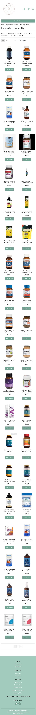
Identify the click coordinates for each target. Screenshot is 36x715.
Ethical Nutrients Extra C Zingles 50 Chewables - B (9, 272)
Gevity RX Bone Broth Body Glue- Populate (27, 92)
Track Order (18, 667)
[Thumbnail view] (3, 40)
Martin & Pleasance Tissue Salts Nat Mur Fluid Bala (9, 571)
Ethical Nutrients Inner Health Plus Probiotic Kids (27, 302)
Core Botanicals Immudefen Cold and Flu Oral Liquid (9, 63)
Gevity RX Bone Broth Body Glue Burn (27, 331)
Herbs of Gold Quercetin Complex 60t (9, 481)
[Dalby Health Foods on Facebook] (16, 703)
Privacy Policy (18, 682)
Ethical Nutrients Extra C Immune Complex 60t (9, 93)
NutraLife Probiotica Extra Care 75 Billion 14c (9, 182)
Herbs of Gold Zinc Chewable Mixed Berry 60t (27, 481)
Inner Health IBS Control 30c (26, 510)
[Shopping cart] (28, 9)
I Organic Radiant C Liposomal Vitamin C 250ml (9, 511)
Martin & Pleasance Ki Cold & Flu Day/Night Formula (9, 541)
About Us (18, 673)
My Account (18, 664)
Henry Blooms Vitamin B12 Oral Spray (9, 420)
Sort (14, 40)
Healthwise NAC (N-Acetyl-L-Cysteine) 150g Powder (27, 391)
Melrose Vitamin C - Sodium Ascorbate (9, 629)
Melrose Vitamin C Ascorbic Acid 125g (26, 629)
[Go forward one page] (20, 646)
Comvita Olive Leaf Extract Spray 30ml (26, 211)
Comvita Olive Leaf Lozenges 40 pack (27, 241)
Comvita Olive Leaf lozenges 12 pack (9, 241)
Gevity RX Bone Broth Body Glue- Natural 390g (27, 362)
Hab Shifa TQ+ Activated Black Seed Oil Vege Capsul (9, 391)
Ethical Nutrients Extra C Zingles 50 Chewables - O (27, 272)
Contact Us (18, 676)
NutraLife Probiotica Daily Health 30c (26, 152)
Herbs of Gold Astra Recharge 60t (26, 420)
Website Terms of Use (18, 690)
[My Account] (24, 9)
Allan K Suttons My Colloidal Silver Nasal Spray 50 (27, 182)
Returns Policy (18, 687)
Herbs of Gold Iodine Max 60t (9, 450)
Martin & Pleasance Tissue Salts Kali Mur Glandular (27, 541)
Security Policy (18, 685)
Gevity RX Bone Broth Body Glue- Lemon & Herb (9, 362)
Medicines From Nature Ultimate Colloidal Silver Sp (27, 600)
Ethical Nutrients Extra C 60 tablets (27, 62)
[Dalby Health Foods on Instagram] (19, 703)
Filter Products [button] (18, 21)
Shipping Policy (18, 693)
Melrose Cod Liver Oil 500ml (27, 122)
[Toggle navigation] (33, 9)
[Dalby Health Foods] (9, 9)
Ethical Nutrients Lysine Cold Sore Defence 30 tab (9, 332)
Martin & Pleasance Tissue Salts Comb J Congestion (9, 123)
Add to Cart (9, 69)
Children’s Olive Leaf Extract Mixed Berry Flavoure (9, 212)
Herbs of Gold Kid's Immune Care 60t (26, 450)
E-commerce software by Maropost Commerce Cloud (18, 712)
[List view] (6, 40)
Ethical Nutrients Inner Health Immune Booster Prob (9, 302)
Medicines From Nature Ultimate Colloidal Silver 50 (27, 571)
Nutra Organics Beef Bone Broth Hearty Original (9, 153)
